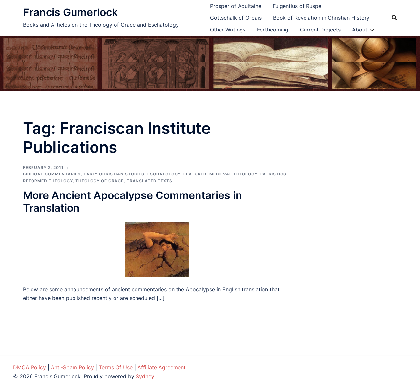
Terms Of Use (116, 367)
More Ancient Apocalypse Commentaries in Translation (132, 201)
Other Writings (227, 29)
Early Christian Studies (114, 174)
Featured (194, 174)
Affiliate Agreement (161, 367)
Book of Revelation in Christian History (321, 17)
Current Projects (320, 29)
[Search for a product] (394, 17)
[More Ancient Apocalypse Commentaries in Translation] (157, 249)
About (359, 29)
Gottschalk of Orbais (236, 17)
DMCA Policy (29, 367)
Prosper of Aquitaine (235, 6)
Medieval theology (233, 174)
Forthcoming (272, 29)
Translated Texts (149, 180)
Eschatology (163, 174)
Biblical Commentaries (52, 174)
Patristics (273, 174)
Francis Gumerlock (70, 12)
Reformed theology (48, 180)
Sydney (145, 376)
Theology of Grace (99, 180)
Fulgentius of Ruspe (297, 6)
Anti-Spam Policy (72, 367)
